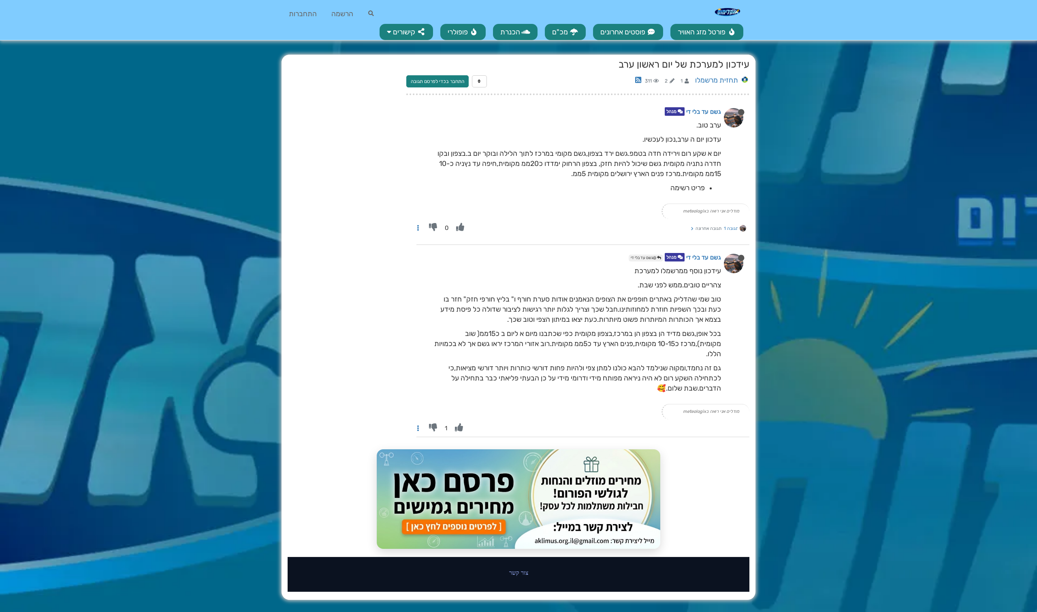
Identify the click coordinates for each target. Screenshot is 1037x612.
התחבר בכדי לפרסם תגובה (437, 81)
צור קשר (518, 572)
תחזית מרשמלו (716, 80)
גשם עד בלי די (703, 111)
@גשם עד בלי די (644, 257)
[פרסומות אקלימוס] (518, 499)
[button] (406, 32)
